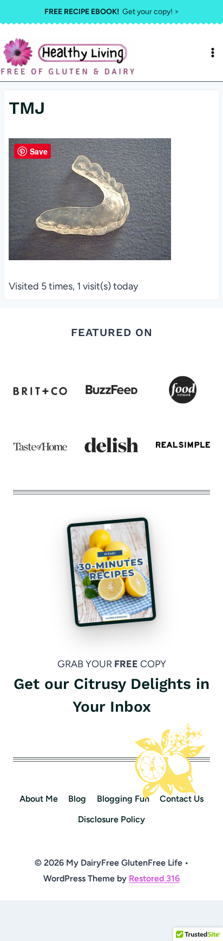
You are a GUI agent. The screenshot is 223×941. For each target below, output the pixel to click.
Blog (77, 799)
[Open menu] (212, 52)
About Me (38, 799)
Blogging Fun (123, 799)
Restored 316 (154, 878)
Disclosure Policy (111, 819)
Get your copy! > (111, 11)
